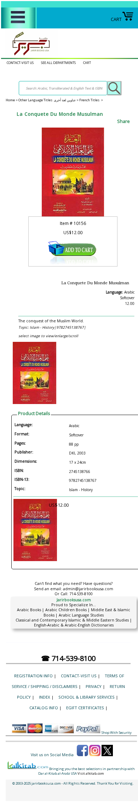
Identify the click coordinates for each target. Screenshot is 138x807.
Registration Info (33, 675)
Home (10, 100)
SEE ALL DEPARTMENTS (58, 62)
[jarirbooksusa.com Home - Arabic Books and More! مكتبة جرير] (29, 55)
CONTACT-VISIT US (20, 62)
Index (44, 697)
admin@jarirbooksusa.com (88, 588)
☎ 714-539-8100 (68, 658)
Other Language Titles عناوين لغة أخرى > (48, 100)
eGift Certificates (85, 707)
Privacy (94, 686)
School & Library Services (86, 697)
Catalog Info (43, 707)
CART (116, 19)
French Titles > (91, 100)
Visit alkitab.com (90, 773)
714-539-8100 (81, 593)
